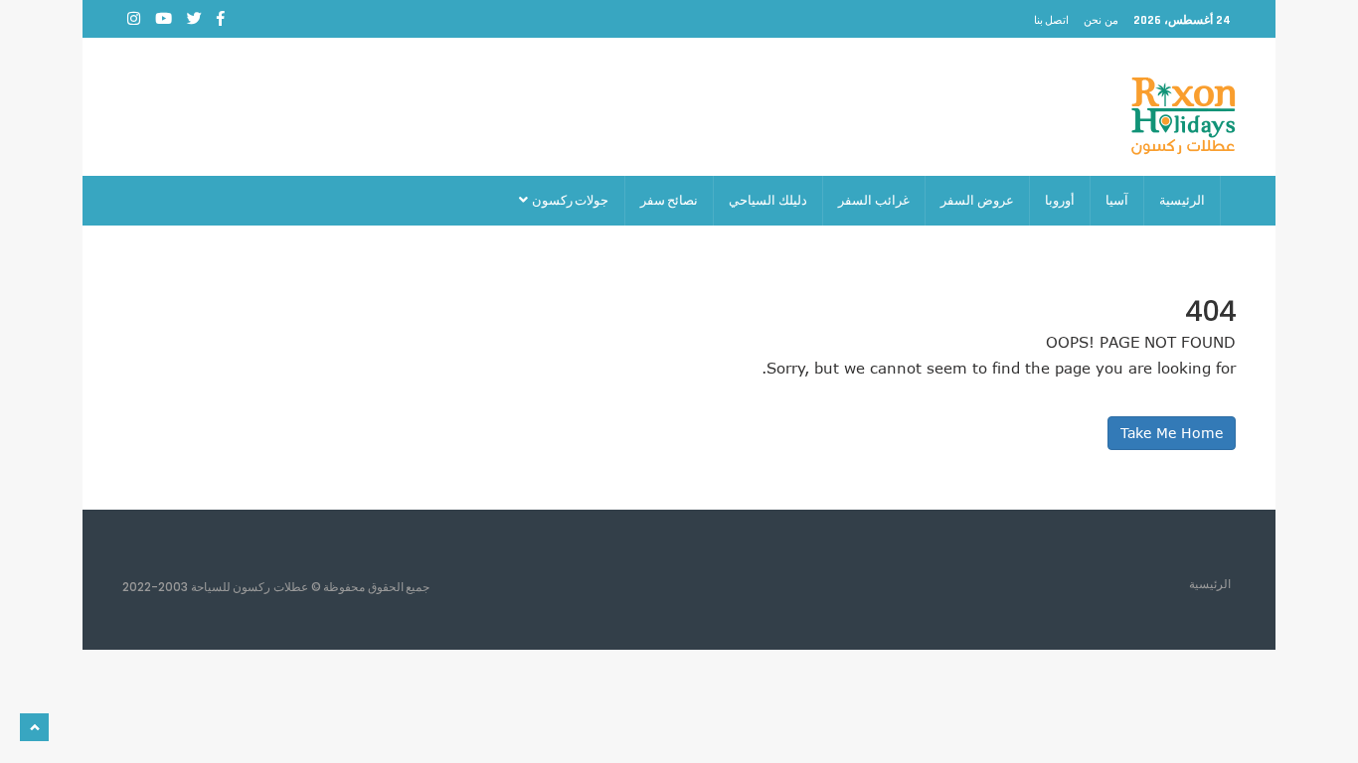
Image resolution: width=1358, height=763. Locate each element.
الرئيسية (1182, 200)
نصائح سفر (669, 200)
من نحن (1101, 20)
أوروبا (1060, 200)
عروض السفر (977, 200)
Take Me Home (1171, 432)
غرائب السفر (874, 200)
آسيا (1116, 200)
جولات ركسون (569, 200)
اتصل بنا (1052, 20)
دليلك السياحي (768, 200)
